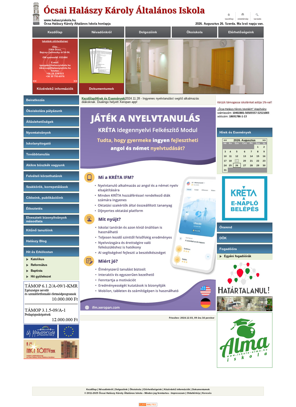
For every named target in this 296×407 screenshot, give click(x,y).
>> (75, 81)
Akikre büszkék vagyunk (45, 165)
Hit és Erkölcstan (39, 252)
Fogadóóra (228, 249)
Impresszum (178, 393)
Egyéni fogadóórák (237, 256)
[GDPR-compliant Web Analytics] (148, 405)
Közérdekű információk (55, 88)
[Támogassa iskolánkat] (244, 120)
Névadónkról (102, 32)
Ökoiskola (195, 32)
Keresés (207, 393)
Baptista (36, 270)
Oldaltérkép (193, 393)
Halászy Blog (36, 241)
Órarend (225, 227)
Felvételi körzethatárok (44, 176)
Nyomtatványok (38, 132)
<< (35, 81)
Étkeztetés (34, 208)
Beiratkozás (35, 100)
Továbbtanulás (38, 154)
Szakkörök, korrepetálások (47, 187)
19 (236, 161)
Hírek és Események (110, 98)
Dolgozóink (148, 32)
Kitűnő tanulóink (39, 230)
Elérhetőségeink (241, 32)
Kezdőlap (55, 32)
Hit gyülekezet (41, 276)
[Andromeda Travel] (244, 377)
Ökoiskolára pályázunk (44, 111)
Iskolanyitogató (38, 143)
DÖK (223, 238)
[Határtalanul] (244, 294)
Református (39, 265)
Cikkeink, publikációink (44, 197)
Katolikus (37, 259)
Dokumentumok (101, 88)
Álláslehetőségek (39, 122)
